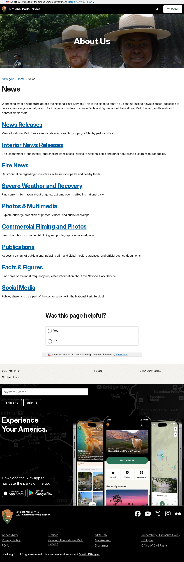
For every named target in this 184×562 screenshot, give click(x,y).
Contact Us (10, 377)
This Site (11, 402)
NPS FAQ (101, 535)
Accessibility (10, 535)
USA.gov (147, 540)
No (55, 341)
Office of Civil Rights (154, 545)
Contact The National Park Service (65, 542)
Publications (18, 247)
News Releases (22, 124)
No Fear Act (103, 540)
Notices (53, 535)
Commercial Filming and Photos (44, 226)
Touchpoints (122, 354)
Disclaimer (101, 545)
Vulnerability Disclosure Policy (160, 535)
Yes (55, 330)
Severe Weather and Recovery (42, 185)
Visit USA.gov (89, 554)
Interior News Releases (32, 145)
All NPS (32, 402)
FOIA (5, 545)
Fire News (15, 165)
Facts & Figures (22, 267)
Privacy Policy (11, 540)
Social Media (18, 287)
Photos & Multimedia (29, 206)
